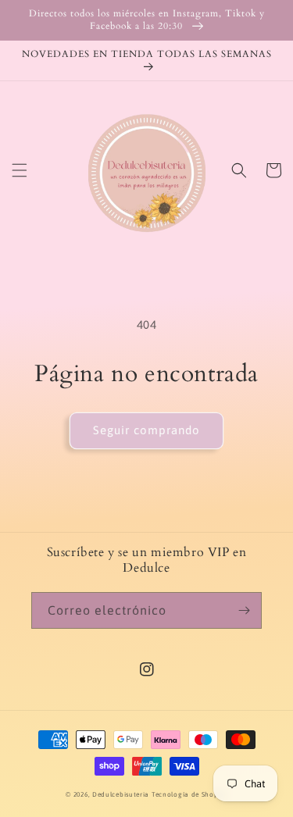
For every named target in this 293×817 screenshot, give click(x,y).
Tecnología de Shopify (189, 794)
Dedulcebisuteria (120, 794)
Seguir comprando (146, 430)
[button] (19, 170)
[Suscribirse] (244, 610)
